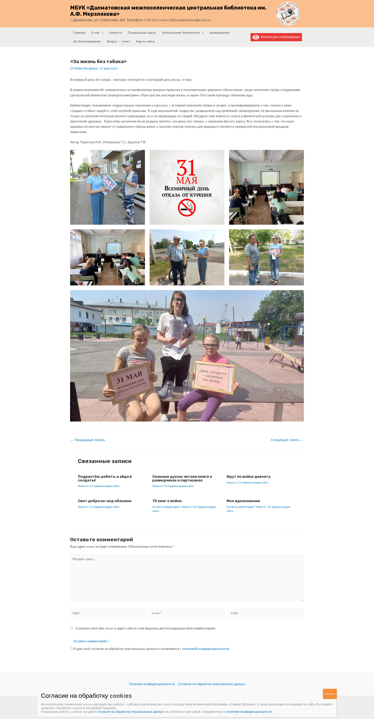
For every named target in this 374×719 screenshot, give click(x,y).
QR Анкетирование (87, 41)
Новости (115, 32)
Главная (79, 32)
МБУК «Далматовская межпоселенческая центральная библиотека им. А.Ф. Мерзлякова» (168, 10)
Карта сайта (145, 41)
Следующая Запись (287, 440)
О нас (95, 32)
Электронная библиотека (181, 32)
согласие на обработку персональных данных (130, 712)
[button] (102, 32)
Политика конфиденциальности (152, 684)
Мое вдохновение (243, 501)
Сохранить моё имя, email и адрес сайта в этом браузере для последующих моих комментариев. (145, 628)
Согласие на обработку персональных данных (211, 684)
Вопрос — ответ (118, 41)
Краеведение (219, 32)
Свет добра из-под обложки (104, 501)
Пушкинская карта (142, 32)
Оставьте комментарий (165, 506)
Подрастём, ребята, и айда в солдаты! (105, 478)
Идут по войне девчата (248, 476)
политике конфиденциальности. (249, 712)
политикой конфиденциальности (205, 649)
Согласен (330, 694)
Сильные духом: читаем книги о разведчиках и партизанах (182, 478)
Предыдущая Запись (88, 440)
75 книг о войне (167, 501)
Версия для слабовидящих (279, 37)
